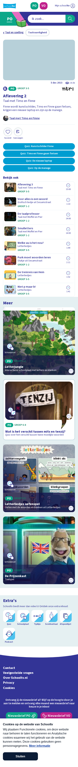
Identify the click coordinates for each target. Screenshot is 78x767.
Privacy (8, 682)
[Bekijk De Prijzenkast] (39, 550)
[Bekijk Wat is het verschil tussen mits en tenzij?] (39, 409)
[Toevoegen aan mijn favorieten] (71, 371)
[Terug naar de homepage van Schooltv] (9, 5)
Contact (9, 668)
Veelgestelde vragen (18, 673)
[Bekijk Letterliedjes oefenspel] (39, 478)
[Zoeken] (70, 19)
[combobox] (46, 19)
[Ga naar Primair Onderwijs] (10, 19)
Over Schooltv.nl (15, 677)
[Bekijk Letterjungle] (39, 341)
